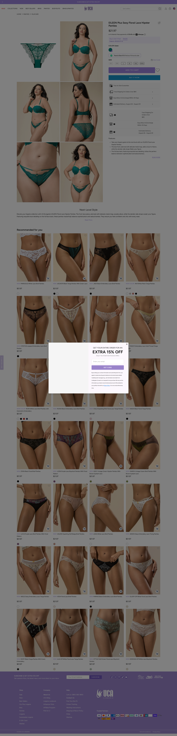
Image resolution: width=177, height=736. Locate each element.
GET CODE (108, 367)
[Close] (126, 344)
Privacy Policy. (107, 385)
